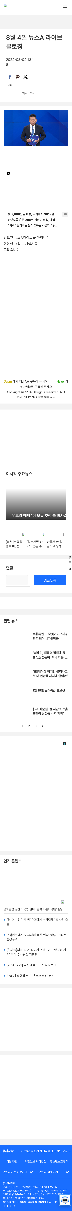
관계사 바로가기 (48, 1172)
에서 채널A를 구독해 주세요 (26, 381)
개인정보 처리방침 (35, 1161)
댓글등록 (50, 580)
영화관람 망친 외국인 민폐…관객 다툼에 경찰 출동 (33, 909)
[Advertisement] (36, 1097)
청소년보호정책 (59, 1161)
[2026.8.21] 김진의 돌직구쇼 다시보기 (31, 965)
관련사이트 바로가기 (15, 1172)
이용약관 (11, 1161)
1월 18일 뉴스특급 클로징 (49, 690)
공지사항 (8, 1151)
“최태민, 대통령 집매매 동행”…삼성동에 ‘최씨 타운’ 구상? (50, 657)
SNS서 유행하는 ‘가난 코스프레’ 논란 (30, 976)
